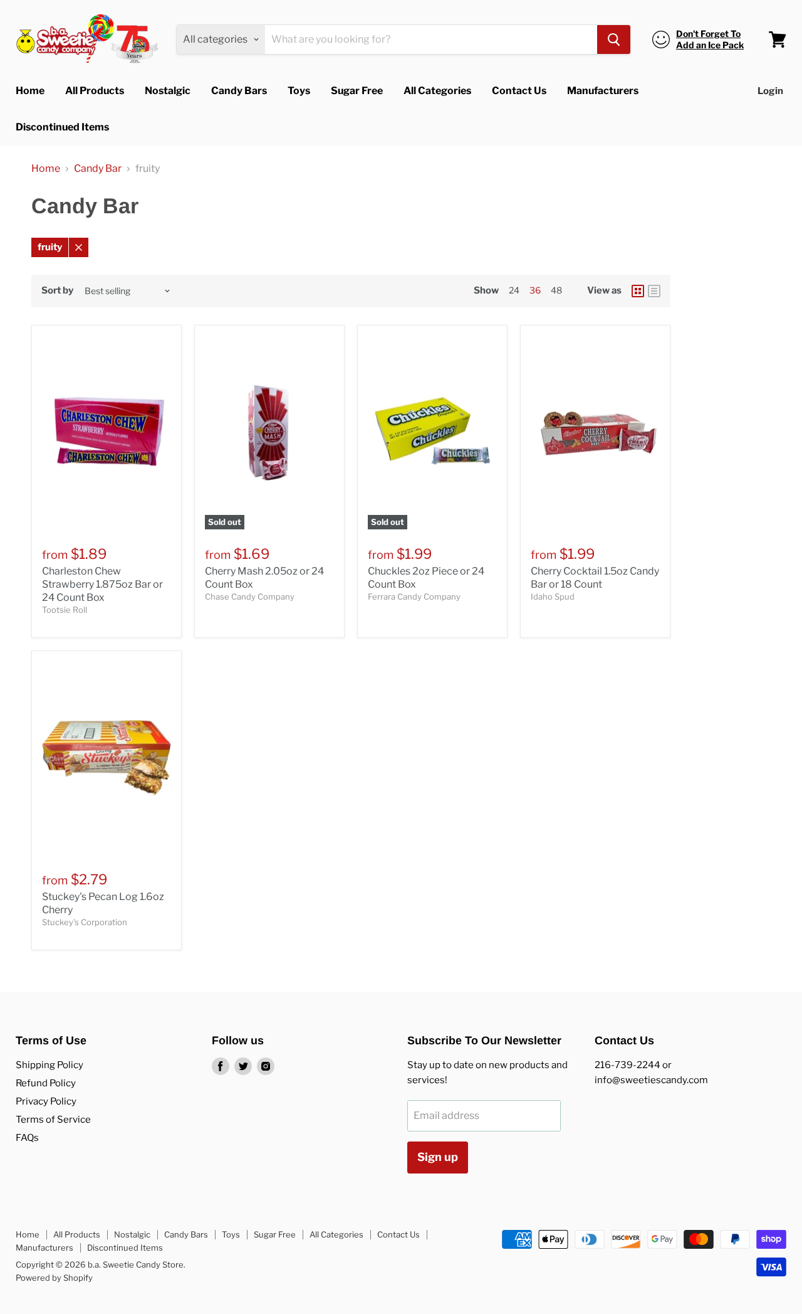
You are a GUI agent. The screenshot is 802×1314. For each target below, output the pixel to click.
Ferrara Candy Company (414, 596)
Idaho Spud (553, 596)
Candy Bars (239, 91)
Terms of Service (53, 1119)
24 (514, 290)
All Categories (437, 91)
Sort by (57, 290)
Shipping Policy (49, 1065)
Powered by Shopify (54, 1278)
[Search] (613, 39)
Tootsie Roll (64, 610)
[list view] (654, 291)
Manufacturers (602, 91)
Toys (299, 91)
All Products (94, 91)
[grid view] (638, 291)
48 (556, 290)
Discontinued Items (62, 127)
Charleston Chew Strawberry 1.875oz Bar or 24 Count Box (102, 584)
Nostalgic (167, 91)
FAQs (27, 1137)
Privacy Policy (46, 1101)
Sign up (437, 1156)
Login (770, 91)
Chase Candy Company (249, 596)
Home (30, 91)
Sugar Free (357, 91)
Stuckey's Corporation (84, 922)
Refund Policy (46, 1083)
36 (535, 290)
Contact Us (519, 91)
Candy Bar (98, 168)
